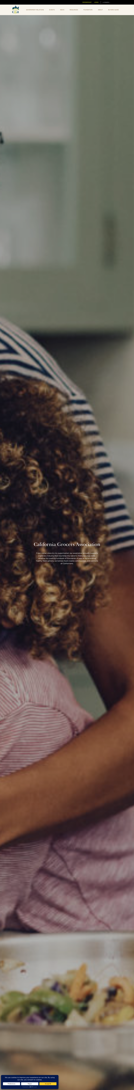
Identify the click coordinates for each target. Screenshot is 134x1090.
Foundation (87, 10)
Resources (74, 10)
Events (52, 10)
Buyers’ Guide (113, 10)
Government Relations (35, 10)
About (100, 10)
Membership (87, 2)
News (62, 10)
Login (96, 2)
